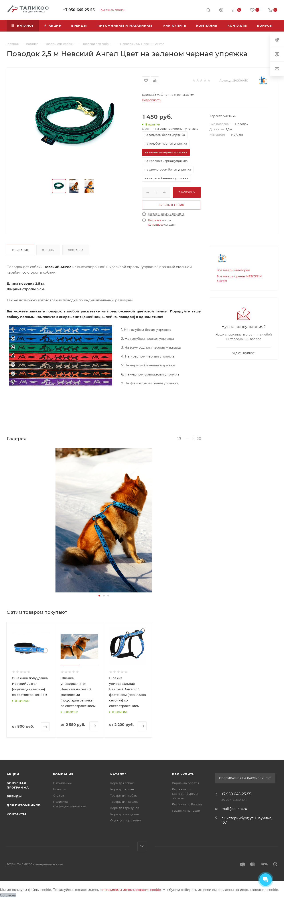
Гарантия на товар (186, 810)
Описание (20, 250)
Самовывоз (156, 224)
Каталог (118, 774)
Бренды (14, 796)
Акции (13, 774)
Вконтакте (142, 846)
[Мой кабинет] (221, 10)
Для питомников (24, 805)
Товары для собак (123, 795)
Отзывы (48, 250)
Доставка (154, 220)
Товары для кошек (124, 801)
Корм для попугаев (124, 814)
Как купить (183, 774)
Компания (63, 774)
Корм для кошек (122, 789)
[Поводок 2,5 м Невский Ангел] (104, 520)
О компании (62, 783)
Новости (59, 789)
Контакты (16, 814)
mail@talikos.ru (234, 809)
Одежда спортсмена (125, 820)
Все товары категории (233, 270)
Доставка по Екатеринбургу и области (185, 793)
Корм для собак (122, 783)
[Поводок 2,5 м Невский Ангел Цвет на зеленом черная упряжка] (74, 124)
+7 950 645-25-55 (79, 10)
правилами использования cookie (131, 890)
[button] (99, 595)
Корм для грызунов (124, 808)
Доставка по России (187, 804)
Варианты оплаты (185, 783)
